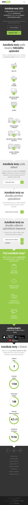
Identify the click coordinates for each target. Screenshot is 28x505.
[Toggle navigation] (24, 2)
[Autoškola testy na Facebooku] (8, 450)
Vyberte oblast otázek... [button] (10, 182)
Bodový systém (14, 469)
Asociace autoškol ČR (14, 461)
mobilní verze (14, 499)
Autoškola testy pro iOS (14, 474)
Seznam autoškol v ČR (14, 464)
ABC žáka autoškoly (14, 458)
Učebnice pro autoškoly (14, 466)
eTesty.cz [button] (18, 498)
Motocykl (14, 71)
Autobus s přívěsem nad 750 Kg (14, 153)
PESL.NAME (17, 503)
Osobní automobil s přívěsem (14, 126)
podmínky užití (14, 502)
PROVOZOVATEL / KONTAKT (19, 500)
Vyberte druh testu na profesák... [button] (11, 212)
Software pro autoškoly (14, 471)
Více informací (14, 27)
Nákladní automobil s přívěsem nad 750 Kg (14, 139)
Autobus (14, 110)
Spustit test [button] (13, 33)
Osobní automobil (14, 85)
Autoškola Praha (14, 456)
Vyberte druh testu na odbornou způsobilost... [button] (11, 240)
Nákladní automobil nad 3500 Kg (14, 98)
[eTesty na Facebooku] (14, 450)
